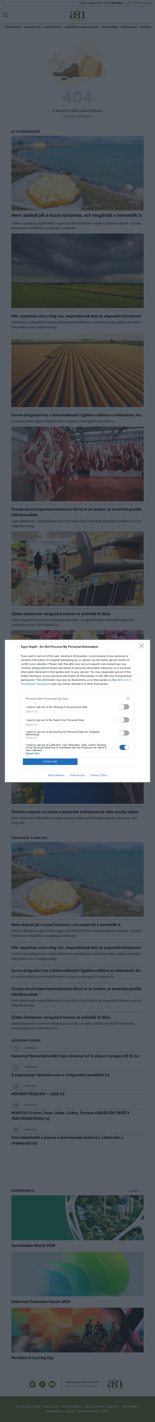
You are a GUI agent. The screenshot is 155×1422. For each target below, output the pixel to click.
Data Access (77, 775)
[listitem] (77, 698)
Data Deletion (56, 775)
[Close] (142, 647)
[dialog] (77, 711)
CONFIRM (50, 761)
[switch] (124, 706)
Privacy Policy (99, 775)
